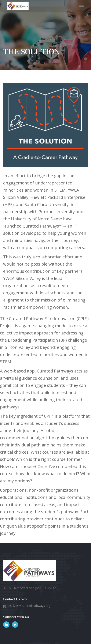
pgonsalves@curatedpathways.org (26, 606)
